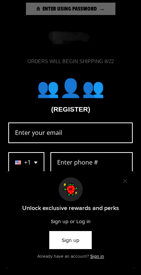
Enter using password (69, 8)
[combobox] (26, 162)
